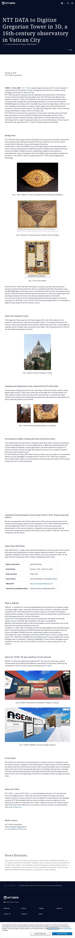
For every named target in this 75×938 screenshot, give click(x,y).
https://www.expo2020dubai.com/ (41, 584)
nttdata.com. (17, 807)
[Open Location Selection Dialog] (63, 3)
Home (5, 885)
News (40, 914)
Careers (6, 914)
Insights (41, 908)
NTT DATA (26, 88)
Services (23, 908)
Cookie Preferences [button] (53, 928)
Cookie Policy (68, 928)
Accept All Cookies (62, 933)
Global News (13, 885)
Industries (7, 908)
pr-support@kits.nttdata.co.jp (16, 829)
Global (12, 902)
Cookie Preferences (40, 933)
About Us (59, 908)
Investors (24, 914)
